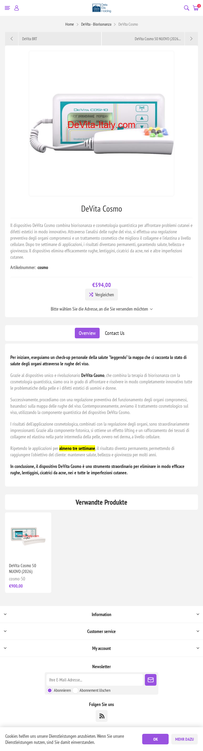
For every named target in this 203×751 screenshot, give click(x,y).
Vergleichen (104, 295)
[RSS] (102, 716)
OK (155, 739)
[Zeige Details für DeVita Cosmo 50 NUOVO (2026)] (28, 535)
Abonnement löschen (95, 690)
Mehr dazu (184, 739)
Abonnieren (62, 690)
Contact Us (114, 333)
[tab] (87, 333)
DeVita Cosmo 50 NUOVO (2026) (22, 568)
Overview (87, 333)
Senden (150, 680)
